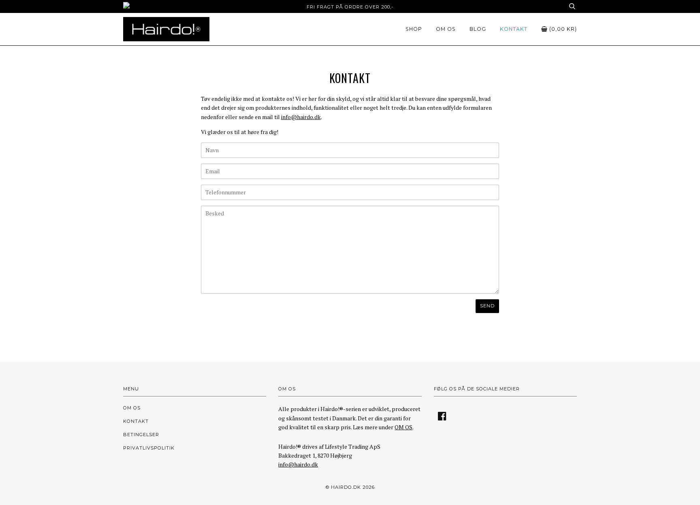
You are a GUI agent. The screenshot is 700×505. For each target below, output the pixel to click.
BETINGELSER (141, 434)
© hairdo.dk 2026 (350, 487)
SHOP (413, 29)
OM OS (446, 29)
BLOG (478, 29)
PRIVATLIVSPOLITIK (149, 448)
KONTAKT (513, 29)
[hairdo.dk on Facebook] (442, 419)
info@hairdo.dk (301, 117)
